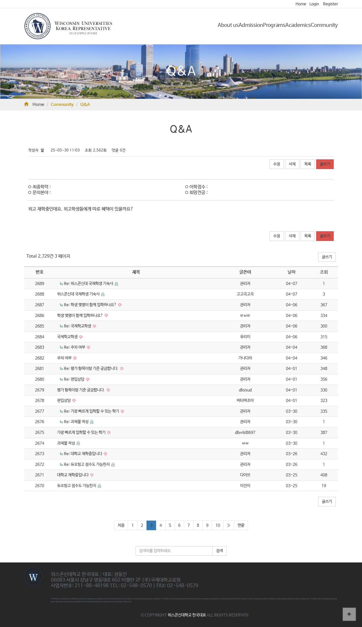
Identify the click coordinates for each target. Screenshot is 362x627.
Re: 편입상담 (74, 379)
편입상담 (64, 400)
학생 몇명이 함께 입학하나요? (80, 315)
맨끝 (241, 525)
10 (218, 525)
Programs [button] (274, 25)
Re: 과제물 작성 (76, 422)
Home (301, 4)
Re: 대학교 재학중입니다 (83, 453)
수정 (276, 164)
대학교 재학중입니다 (73, 475)
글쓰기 (325, 164)
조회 (324, 272)
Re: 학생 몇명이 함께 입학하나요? (90, 305)
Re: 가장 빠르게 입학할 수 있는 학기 (92, 411)
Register (330, 4)
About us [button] (228, 25)
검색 (219, 551)
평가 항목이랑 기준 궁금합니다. (81, 390)
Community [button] (324, 25)
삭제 (292, 164)
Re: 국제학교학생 (78, 326)
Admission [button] (251, 25)
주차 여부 (64, 358)
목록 (307, 164)
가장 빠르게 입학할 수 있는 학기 (81, 432)
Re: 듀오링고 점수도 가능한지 (87, 464)
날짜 (292, 272)
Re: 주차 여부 (75, 347)
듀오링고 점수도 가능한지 (77, 485)
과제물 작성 (66, 443)
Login (314, 4)
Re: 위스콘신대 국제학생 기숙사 (89, 283)
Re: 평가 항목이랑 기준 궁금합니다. (91, 368)
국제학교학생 (67, 337)
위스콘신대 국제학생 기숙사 (78, 294)
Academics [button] (298, 25)
